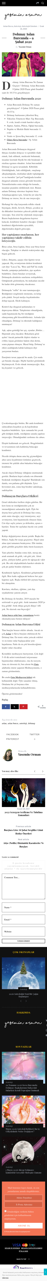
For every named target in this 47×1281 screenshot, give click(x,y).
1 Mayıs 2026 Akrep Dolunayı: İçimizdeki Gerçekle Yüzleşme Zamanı (23, 1171)
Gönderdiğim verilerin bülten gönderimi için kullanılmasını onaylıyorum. (19, 1215)
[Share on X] (15, 706)
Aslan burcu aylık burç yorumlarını (18, 615)
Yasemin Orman (25, 46)
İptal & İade (23, 1251)
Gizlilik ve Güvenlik (12, 1248)
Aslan (8, 633)
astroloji (23, 723)
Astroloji (17, 26)
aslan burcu (13, 723)
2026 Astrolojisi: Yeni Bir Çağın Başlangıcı (23, 995)
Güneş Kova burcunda (17, 139)
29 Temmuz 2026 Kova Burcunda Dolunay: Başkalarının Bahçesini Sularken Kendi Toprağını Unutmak (22, 1088)
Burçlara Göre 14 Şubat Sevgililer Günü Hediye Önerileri (23, 830)
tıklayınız (5, 1277)
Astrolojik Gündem (29, 26)
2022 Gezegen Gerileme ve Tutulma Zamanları (23, 814)
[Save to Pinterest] (23, 706)
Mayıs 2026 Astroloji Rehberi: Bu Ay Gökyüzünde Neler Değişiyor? (23, 1130)
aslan (4, 723)
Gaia (36, 664)
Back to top (21, 1259)
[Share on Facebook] (6, 706)
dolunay (31, 723)
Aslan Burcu (8, 26)
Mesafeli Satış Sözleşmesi (31, 1248)
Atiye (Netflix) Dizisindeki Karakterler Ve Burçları (23, 843)
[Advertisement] (23, 395)
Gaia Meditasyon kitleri (21, 677)
